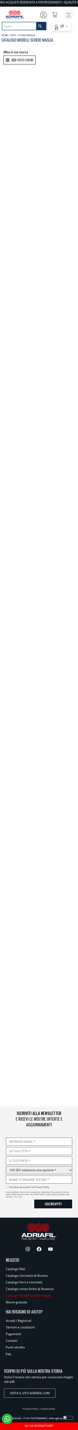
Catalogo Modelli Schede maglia (28, 1296)
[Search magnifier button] (41, 26)
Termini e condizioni (20, 1327)
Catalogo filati (15, 1269)
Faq (8, 1354)
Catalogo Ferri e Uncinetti (24, 1282)
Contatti (11, 1341)
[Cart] (54, 14)
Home (5, 35)
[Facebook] (39, 1249)
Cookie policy (47, 1408)
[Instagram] (27, 1249)
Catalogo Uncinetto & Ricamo (27, 1276)
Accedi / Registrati (18, 1321)
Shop (13, 35)
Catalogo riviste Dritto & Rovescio (30, 1289)
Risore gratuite (16, 1302)
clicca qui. (18, 1196)
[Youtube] (50, 1249)
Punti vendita (15, 1347)
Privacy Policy (30, 1408)
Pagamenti (13, 1334)
